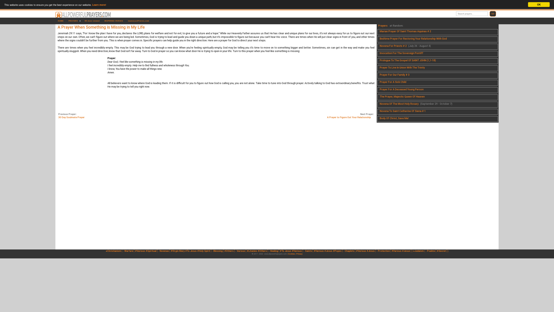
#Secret (441, 251)
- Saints (308, 251)
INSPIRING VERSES (113, 21)
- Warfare (128, 251)
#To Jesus (191, 251)
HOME (61, 21)
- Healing (273, 251)
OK (539, 4)
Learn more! (99, 4)
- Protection (383, 251)
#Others (229, 251)
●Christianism (113, 251)
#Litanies (252, 251)
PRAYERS (73, 21)
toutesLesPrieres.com (138, 21)
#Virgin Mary (178, 251)
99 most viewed (92, 21)
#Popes (337, 251)
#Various (140, 251)
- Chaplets (348, 251)
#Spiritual (151, 251)
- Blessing (217, 251)
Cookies (291, 254)
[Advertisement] (80, 84)
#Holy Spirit (203, 251)
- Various (240, 251)
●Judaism (418, 251)
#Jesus (328, 251)
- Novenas (163, 251)
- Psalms (430, 251)
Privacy (299, 254)
